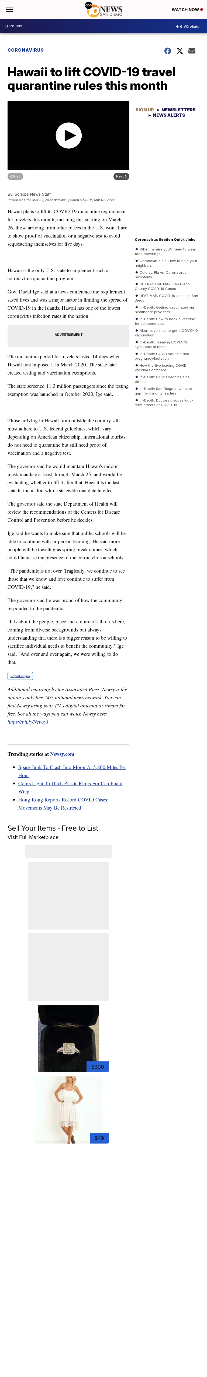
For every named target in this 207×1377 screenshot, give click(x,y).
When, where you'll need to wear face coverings (165, 251)
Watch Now (186, 9)
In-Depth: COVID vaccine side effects (162, 379)
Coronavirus (26, 50)
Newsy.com (62, 753)
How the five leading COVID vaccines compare (161, 367)
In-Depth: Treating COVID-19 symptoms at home (161, 344)
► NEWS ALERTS (166, 115)
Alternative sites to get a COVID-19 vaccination (166, 332)
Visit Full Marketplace (33, 837)
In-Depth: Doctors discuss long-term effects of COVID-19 (164, 402)
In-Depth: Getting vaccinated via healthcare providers (164, 309)
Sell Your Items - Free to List (53, 828)
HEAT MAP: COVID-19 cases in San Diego (166, 297)
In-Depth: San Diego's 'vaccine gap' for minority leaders (163, 390)
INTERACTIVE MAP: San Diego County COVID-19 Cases (162, 286)
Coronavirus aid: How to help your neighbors (166, 262)
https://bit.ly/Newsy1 (28, 721)
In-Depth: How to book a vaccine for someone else (165, 320)
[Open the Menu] (9, 9)
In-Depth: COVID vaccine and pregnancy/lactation (162, 355)
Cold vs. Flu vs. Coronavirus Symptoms (161, 274)
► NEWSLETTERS (176, 109)
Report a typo (20, 676)
